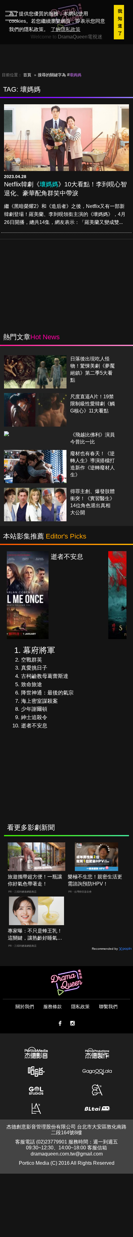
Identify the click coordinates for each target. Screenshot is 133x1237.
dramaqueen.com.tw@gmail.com (67, 1153)
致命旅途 (31, 684)
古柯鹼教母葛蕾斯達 (44, 676)
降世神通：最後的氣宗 (47, 693)
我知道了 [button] (120, 22)
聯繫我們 (108, 1006)
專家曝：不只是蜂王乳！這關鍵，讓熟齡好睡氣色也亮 (35, 934)
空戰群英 (31, 660)
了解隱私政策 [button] (65, 29)
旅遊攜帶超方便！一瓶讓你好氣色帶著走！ (35, 880)
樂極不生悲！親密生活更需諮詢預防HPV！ (95, 880)
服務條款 (52, 1006)
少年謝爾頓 (34, 709)
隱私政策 (80, 1006)
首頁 (27, 75)
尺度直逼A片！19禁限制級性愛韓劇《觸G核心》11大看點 (92, 403)
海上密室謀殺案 (39, 701)
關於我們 (24, 1006)
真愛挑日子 (34, 668)
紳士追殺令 (34, 717)
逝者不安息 (34, 726)
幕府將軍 (39, 650)
